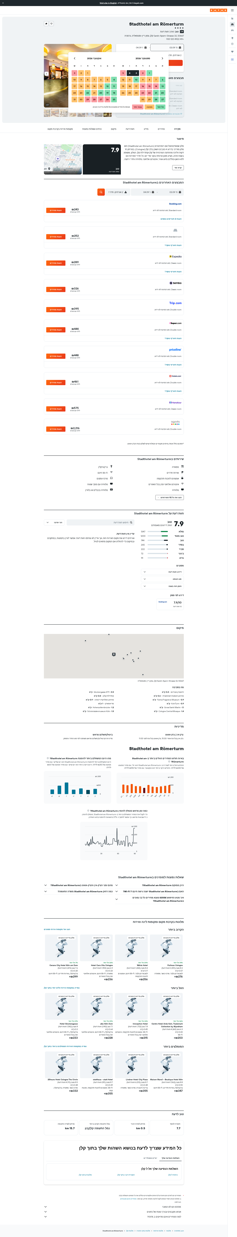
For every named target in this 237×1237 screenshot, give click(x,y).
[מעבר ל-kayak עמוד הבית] (218, 10)
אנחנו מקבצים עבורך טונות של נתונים (164, 1211)
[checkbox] (170, 604)
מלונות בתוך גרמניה (143, 1231)
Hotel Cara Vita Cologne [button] (102, 965)
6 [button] (162, 79)
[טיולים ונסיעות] (232, 51)
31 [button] (75, 99)
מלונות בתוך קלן (85, 1175)
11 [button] (129, 79)
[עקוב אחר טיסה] (232, 44)
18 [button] (130, 86)
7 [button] (155, 79)
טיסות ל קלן (173, 1175)
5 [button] (123, 73)
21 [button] (156, 92)
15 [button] (149, 86)
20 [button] (162, 92)
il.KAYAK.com (179, 1231)
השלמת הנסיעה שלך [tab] (170, 1158)
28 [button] (156, 99)
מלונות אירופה (158, 1231)
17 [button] (136, 86)
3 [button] (136, 73)
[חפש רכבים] (232, 30)
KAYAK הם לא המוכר (171, 1206)
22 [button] (149, 92)
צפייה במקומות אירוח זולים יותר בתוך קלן (62, 988)
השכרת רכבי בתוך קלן (126, 1175)
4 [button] (129, 73)
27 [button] (162, 99)
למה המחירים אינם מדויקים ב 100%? (164, 1216)
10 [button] (136, 79)
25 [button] (129, 92)
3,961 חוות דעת (167, 31)
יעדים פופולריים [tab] (150, 1158)
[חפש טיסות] (232, 18)
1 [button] (149, 73)
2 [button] (142, 73)
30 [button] (142, 99)
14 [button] (156, 86)
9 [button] (142, 79)
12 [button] (123, 79)
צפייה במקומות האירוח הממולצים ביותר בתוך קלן (65, 1046)
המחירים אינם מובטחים (128, 1199)
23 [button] (143, 92)
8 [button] (149, 79)
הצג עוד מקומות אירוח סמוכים (57, 929)
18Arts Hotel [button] (142, 965)
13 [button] (163, 86)
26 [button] (123, 92)
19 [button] (123, 86)
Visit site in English (108, 3)
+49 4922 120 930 (175, 39)
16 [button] (143, 86)
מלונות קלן (129, 1231)
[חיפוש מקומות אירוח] (232, 24)
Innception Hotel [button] (140, 1024)
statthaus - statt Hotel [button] (103, 1079)
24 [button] (136, 92)
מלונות (168, 1231)
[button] (3, 3)
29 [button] (149, 99)
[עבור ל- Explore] (232, 38)
